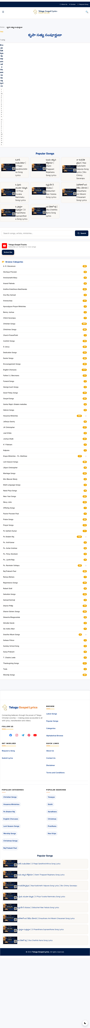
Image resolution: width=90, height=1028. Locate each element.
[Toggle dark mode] (85, 1023)
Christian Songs (10, 797)
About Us (63, 4)
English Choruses (10, 819)
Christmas (52, 819)
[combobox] (38, 233)
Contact (72, 4)
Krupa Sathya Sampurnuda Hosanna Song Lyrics (1, 66)
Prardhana (52, 826)
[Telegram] (23, 735)
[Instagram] (16, 735)
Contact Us (50, 758)
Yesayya (51, 797)
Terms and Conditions (55, 773)
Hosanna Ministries (1, 132)
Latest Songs (51, 714)
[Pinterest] (29, 735)
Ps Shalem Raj (9, 812)
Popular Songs (52, 721)
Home (2, 27)
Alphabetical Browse (54, 736)
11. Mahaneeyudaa (1, 103)
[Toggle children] (86, 416)
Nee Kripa (52, 833)
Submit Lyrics (7, 758)
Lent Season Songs (11, 826)
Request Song (82, 4)
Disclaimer (50, 765)
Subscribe (8, 252)
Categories (50, 728)
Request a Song (8, 751)
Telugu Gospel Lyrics (40, 952)
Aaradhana (52, 812)
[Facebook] (10, 735)
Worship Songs (9, 833)
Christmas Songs (10, 841)
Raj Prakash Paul (10, 848)
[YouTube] (35, 735)
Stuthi (50, 804)
